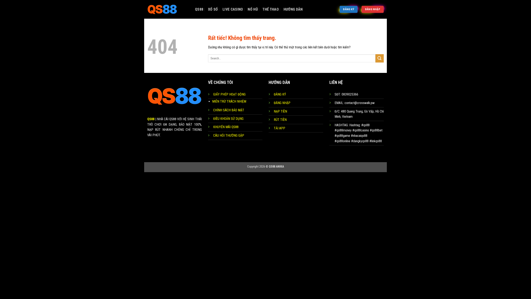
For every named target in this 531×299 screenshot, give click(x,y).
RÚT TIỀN (280, 120)
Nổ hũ (253, 9)
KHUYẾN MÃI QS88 (226, 127)
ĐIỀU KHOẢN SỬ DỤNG (228, 119)
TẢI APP (279, 128)
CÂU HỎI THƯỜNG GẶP (228, 135)
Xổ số (213, 9)
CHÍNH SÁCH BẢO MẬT (228, 110)
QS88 (199, 9)
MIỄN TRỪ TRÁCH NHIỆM (229, 101)
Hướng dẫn (293, 9)
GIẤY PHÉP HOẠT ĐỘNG (229, 94)
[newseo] (168, 9)
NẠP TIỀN (280, 111)
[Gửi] (379, 58)
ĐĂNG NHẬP (282, 103)
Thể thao (270, 9)
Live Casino (233, 9)
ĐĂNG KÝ (280, 94)
